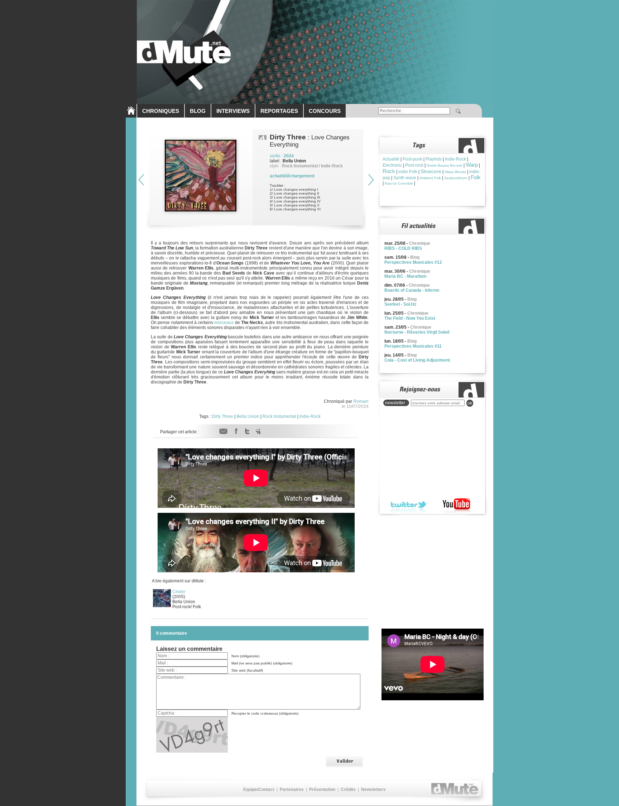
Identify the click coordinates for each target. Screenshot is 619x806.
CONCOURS (325, 111)
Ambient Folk (430, 178)
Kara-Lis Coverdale (399, 183)
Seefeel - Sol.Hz (400, 304)
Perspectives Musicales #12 (413, 262)
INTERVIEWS (233, 111)
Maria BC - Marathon (405, 276)
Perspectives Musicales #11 (413, 346)
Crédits (348, 789)
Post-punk (412, 159)
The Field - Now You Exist (409, 318)
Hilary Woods (455, 172)
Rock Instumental (279, 416)
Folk (476, 177)
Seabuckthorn (455, 178)
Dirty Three (222, 416)
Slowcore (431, 171)
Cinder (179, 591)
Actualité (391, 159)
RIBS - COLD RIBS (403, 248)
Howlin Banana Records (444, 165)
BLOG (198, 111)
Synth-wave (404, 177)
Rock (389, 171)
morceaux (224, 322)
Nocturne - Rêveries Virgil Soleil (416, 332)
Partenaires (292, 789)
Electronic (392, 165)
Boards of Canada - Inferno (411, 290)
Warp (472, 165)
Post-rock (414, 165)
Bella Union (247, 416)
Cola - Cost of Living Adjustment (417, 360)
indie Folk (407, 171)
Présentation (322, 789)
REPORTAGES (279, 111)
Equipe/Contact (258, 789)
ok (469, 403)
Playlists (434, 159)
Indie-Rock (310, 416)
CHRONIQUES (160, 111)
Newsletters (373, 789)
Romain (361, 401)
